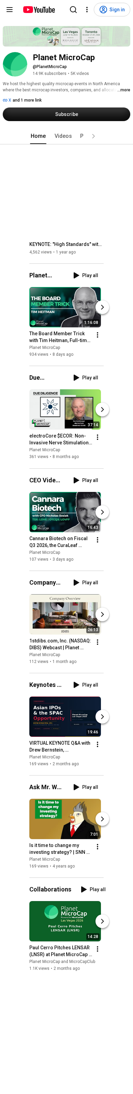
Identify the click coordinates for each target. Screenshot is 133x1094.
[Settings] (87, 9)
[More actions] (97, 335)
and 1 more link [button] (27, 100)
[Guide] (9, 9)
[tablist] (66, 136)
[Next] (102, 307)
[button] (93, 136)
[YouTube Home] (39, 9)
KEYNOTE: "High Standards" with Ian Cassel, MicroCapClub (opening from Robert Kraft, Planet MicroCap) (66, 244)
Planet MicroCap (44, 347)
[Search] (73, 9)
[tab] (38, 136)
